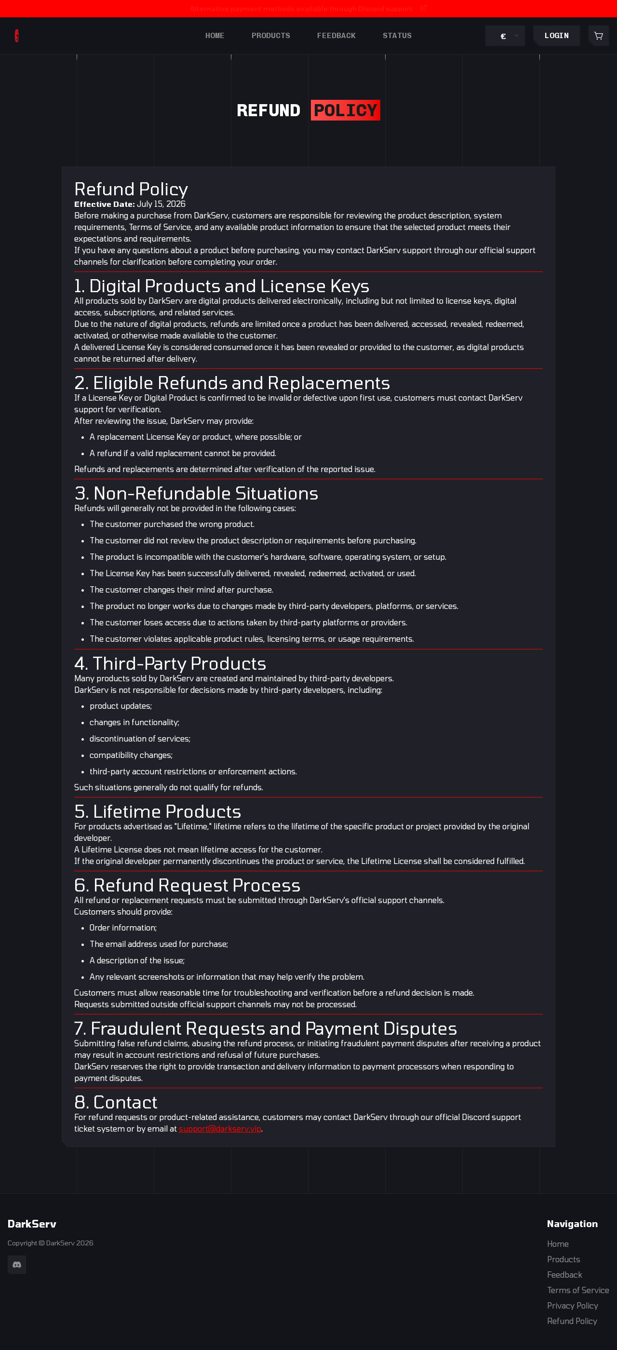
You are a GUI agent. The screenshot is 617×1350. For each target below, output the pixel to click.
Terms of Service (578, 1290)
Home (215, 35)
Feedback (336, 35)
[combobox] (505, 35)
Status (397, 35)
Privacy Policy (572, 1305)
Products (271, 35)
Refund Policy (572, 1320)
